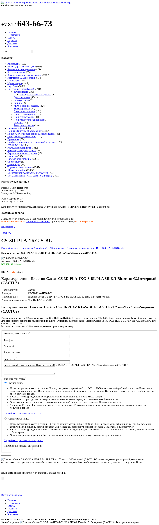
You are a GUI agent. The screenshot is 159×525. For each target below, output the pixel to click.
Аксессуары (13, 63)
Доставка (12, 43)
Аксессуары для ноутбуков (21, 66)
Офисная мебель (16, 128)
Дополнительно (22, 97)
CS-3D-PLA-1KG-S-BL (38, 221)
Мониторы (13, 80)
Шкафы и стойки (16, 170)
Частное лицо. (15, 383)
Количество (10, 359)
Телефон (9, 340)
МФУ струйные (22, 108)
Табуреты (6, 233)
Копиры (18, 103)
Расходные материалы (19, 147)
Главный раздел (9, 248)
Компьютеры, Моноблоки (21, 77)
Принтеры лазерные (24, 111)
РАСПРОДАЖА (16, 145)
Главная (11, 32)
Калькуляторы (21, 100)
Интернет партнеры (11, 495)
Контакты (12, 46)
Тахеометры (13, 164)
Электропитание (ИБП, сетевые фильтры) (29, 175)
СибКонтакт (13, 161)
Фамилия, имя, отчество (17, 333)
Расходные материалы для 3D (35, 94)
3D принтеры (21, 91)
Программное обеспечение (21, 136)
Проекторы (13, 139)
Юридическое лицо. (18, 418)
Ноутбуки (12, 86)
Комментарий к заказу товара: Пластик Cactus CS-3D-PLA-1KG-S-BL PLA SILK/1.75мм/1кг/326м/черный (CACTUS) (66, 365)
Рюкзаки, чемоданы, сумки (21, 150)
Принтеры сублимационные (29, 119)
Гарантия (12, 40)
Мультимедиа (14, 83)
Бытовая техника (16, 72)
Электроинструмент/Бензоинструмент (27, 173)
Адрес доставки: (12, 352)
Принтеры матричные (25, 114)
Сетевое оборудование (19, 159)
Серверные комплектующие (22, 153)
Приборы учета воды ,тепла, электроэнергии (31, 133)
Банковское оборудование (21, 69)
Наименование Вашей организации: (23, 445)
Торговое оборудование (20, 167)
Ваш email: (9, 346)
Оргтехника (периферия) (20, 89)
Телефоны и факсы (24, 125)
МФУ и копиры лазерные (27, 105)
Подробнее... (8, 226)
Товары (11, 37)
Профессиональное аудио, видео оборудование (32, 142)
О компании (13, 35)
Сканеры (18, 122)
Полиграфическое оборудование (24, 131)
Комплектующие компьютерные (24, 75)
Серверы (12, 156)
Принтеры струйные (25, 117)
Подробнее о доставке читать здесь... (23, 413)
